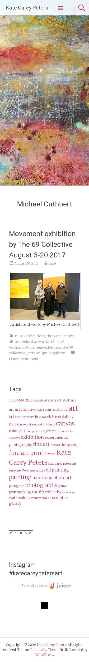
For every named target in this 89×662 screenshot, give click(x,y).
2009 (20, 400)
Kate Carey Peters (27, 8)
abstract (54, 400)
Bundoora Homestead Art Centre (36, 424)
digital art (49, 431)
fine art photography (64, 445)
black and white (24, 417)
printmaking (20, 492)
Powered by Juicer (34, 585)
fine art (41, 444)
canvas (65, 423)
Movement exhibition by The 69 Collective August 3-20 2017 (42, 244)
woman (36, 498)
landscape (15, 470)
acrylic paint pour (39, 409)
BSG (12, 424)
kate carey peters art (62, 463)
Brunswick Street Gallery (54, 417)
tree (65, 492)
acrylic (21, 409)
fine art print (26, 452)
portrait (62, 486)
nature (40, 470)
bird (11, 417)
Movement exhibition (43, 347)
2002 (12, 400)
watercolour (19, 497)
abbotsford (24, 342)
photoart (62, 477)
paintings (42, 477)
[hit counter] (21, 534)
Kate (52, 263)
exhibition (32, 437)
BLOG (20, 336)
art (73, 408)
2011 (28, 400)
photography (41, 485)
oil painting (57, 470)
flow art (50, 454)
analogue (60, 410)
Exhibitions (35, 336)
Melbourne (28, 470)
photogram (16, 486)
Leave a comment (23, 359)
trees (72, 492)
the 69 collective (60, 336)
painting (20, 477)
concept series (34, 431)
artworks (42, 342)
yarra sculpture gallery (46, 353)
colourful (17, 431)
